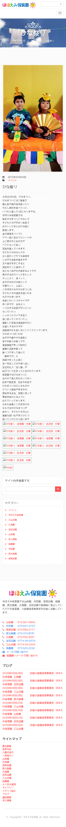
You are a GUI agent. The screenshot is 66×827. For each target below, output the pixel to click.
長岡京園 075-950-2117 (20, 629)
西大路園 (12, 554)
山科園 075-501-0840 (20, 622)
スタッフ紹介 (9, 791)
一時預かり (8, 755)
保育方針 (6, 749)
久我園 (11, 525)
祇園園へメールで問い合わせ (22, 655)
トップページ (18, 40)
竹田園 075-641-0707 (20, 626)
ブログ (36, 40)
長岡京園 (12, 558)
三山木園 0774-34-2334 (20, 644)
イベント (12, 180)
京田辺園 (12, 529)
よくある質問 (9, 784)
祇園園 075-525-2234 (20, 648)
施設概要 (6, 797)
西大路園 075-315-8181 (20, 633)
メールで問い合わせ (17, 652)
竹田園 (11, 549)
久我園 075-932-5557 (20, 637)
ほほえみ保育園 (15, 515)
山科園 (11, 534)
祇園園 (11, 544)
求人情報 (12, 539)
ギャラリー (8, 787)
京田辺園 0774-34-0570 (20, 641)
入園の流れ (8, 752)
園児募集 (6, 746)
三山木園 (12, 520)
